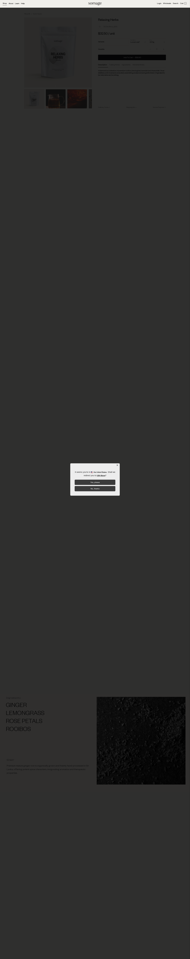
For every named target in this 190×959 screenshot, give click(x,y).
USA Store (101, 476)
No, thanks (95, 489)
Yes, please (95, 482)
